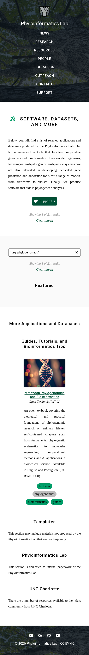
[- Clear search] (76, 252)
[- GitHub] (49, 635)
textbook (44, 486)
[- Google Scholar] (40, 635)
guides (57, 502)
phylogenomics (44, 494)
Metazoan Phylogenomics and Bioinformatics (45, 395)
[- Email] (31, 635)
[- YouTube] (57, 635)
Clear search (44, 220)
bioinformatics (37, 502)
